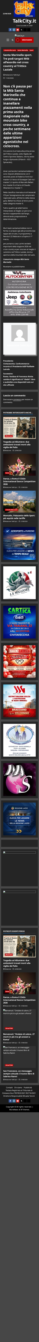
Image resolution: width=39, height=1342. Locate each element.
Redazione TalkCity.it (12, 75)
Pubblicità (28, 1087)
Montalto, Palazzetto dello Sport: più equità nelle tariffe (19, 517)
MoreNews (13, 1109)
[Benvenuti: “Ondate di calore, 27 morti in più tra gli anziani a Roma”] (19, 1020)
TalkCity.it (24, 20)
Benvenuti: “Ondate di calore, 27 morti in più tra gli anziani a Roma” (19, 1037)
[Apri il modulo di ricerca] (12, 40)
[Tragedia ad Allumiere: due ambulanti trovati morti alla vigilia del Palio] (19, 428)
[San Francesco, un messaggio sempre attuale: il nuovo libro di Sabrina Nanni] (19, 1057)
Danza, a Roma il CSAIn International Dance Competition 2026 (19, 481)
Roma (7, 473)
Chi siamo (18, 1087)
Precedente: (18, 365)
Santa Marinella (23, 50)
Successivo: (19, 379)
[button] (8, 40)
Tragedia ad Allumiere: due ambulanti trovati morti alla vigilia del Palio (16, 444)
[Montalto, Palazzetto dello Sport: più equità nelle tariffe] (19, 502)
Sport (31, 50)
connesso (17, 399)
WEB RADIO (27, 40)
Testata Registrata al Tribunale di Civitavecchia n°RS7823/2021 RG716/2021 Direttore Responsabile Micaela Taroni (19, 1093)
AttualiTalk (9, 1028)
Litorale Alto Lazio (10, 50)
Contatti (9, 1087)
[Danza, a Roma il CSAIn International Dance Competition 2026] (19, 465)
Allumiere (9, 436)
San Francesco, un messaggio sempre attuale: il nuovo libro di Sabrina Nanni (18, 1074)
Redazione (8, 450)
